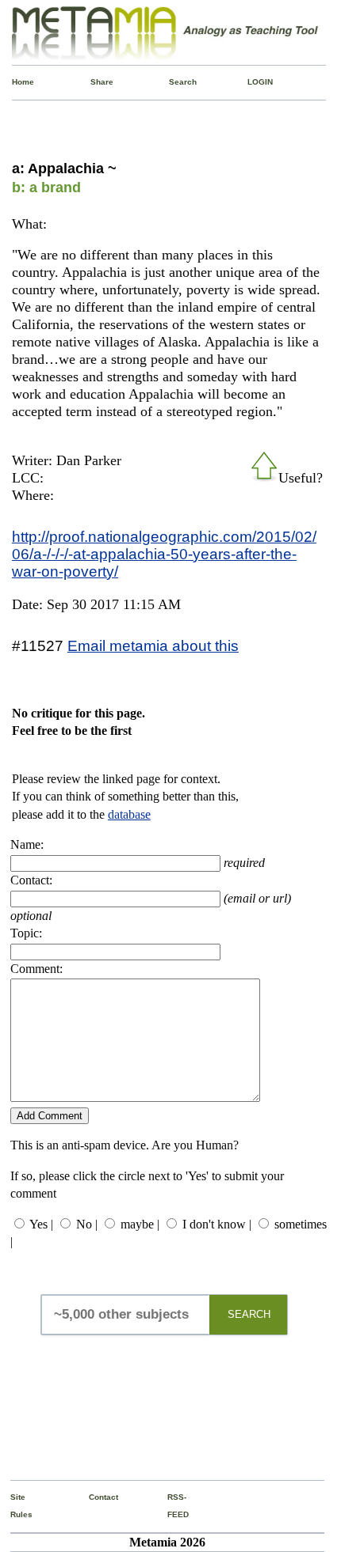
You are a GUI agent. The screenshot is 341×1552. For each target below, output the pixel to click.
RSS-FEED (171, 1506)
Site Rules (14, 1506)
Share (94, 82)
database (129, 814)
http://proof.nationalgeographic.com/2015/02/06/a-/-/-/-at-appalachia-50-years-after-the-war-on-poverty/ (164, 554)
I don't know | (216, 1224)
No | (87, 1224)
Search (173, 82)
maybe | (140, 1224)
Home (16, 82)
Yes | (41, 1224)
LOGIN (251, 82)
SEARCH (249, 1314)
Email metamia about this (153, 645)
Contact (93, 1497)
